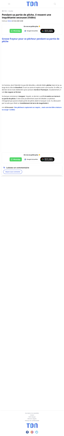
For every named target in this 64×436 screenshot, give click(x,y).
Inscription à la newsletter (32, 413)
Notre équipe (32, 417)
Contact (32, 415)
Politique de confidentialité (32, 420)
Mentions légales (32, 418)
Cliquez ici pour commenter (12, 172)
